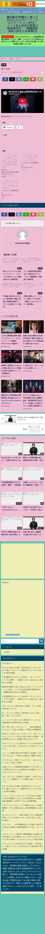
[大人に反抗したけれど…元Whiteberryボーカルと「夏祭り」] (31, 162)
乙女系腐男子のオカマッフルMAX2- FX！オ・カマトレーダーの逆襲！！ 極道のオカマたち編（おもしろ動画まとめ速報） (22, 679)
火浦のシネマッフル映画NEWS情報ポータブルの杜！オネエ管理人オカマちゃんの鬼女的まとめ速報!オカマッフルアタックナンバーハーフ (22, 769)
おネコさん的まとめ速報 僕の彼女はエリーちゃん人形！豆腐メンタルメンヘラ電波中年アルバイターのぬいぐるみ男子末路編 (22, 670)
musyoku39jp (22, 243)
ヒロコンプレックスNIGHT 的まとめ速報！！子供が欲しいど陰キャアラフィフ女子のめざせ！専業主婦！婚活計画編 (22, 846)
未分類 (4, 64)
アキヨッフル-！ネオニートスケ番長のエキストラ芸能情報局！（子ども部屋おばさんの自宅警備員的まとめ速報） (22, 807)
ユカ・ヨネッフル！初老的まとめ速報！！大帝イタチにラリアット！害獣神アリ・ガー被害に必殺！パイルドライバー (22, 779)
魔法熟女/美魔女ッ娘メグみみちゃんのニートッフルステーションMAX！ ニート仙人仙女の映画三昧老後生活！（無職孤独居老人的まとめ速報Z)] (22, 689)
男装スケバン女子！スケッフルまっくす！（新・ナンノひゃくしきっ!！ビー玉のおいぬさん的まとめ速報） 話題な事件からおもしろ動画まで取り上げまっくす (22, 736)
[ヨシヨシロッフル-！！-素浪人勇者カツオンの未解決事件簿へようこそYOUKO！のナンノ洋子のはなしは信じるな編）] (22, 817)
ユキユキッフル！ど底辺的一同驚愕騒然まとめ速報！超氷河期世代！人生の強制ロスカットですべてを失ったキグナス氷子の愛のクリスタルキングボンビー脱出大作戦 (22, 836)
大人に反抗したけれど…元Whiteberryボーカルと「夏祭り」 (30, 158)
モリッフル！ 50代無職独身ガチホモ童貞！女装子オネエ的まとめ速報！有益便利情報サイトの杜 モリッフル (22, 827)
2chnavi (5, 582)
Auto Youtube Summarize (21, 116)
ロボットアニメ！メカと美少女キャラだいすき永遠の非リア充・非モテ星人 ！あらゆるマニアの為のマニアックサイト (22, 746)
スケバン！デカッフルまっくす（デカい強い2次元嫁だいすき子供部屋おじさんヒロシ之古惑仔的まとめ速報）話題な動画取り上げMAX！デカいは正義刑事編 (22, 798)
